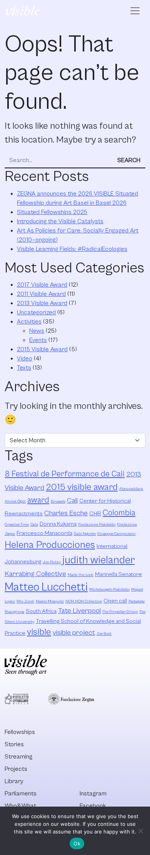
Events (38, 340)
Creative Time (17, 524)
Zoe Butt (104, 633)
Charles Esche (66, 513)
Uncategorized (36, 312)
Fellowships (20, 732)
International (112, 546)
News (36, 330)
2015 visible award (82, 487)
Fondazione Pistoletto (96, 524)
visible (39, 632)
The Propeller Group (120, 611)
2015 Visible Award (42, 349)
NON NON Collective (83, 601)
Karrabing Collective (35, 574)
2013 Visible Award (42, 303)
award (38, 500)
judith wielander (98, 560)
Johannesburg (23, 561)
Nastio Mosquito (50, 601)
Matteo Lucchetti (46, 587)
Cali (72, 500)
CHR (95, 513)
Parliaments (21, 793)
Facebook (93, 805)
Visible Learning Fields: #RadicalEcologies (72, 249)
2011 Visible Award (41, 294)
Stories (14, 744)
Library (14, 781)
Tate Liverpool (79, 611)
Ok (76, 843)
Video (24, 358)
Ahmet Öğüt (15, 501)
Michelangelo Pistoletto (109, 589)
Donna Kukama (58, 524)
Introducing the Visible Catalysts (60, 221)
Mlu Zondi (25, 601)
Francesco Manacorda (44, 533)
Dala (34, 524)
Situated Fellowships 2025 (52, 212)
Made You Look (80, 575)
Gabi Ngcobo (85, 533)
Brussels (58, 501)
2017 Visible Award (42, 284)
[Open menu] (135, 10)
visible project (74, 633)
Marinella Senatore (118, 574)
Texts (24, 367)
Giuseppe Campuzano (116, 533)
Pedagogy (136, 601)
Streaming (18, 756)
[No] (140, 831)
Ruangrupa (14, 611)
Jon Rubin (52, 562)
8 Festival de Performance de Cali (65, 474)
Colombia (119, 513)
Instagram (93, 793)
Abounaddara (131, 488)
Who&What (20, 805)
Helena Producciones (50, 545)
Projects (16, 768)
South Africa (41, 611)
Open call (115, 601)
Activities (29, 321)
